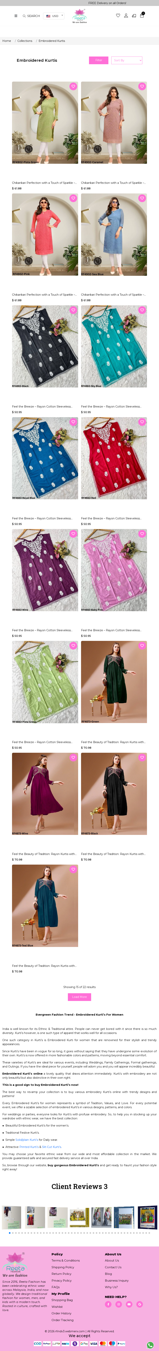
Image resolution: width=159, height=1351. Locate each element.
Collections (24, 41)
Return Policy (61, 1274)
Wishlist (57, 1307)
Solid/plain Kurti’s (27, 1140)
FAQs (56, 1287)
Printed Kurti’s (29, 1147)
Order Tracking (62, 1320)
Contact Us (113, 1267)
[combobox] (53, 16)
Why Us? (111, 1287)
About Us (112, 1260)
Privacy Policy (62, 1280)
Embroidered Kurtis (52, 41)
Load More (79, 997)
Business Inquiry (117, 1280)
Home (6, 41)
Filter (98, 60)
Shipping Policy (63, 1267)
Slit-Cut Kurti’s (51, 1147)
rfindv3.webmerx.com (70, 1331)
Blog (108, 1274)
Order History (61, 1313)
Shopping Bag (62, 1300)
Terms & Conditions (66, 1260)
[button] (9, 1233)
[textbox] (53, 16)
